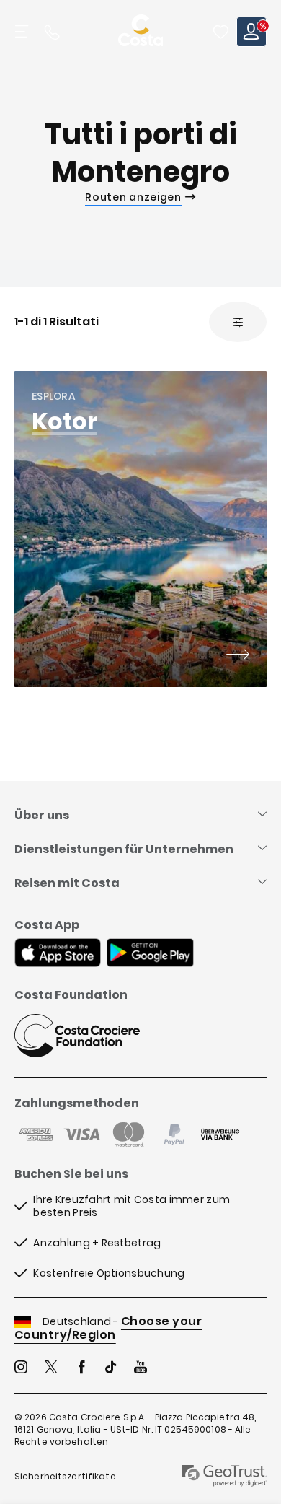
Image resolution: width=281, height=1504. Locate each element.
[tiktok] (111, 1368)
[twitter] (51, 1368)
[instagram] (20, 1368)
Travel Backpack (220, 32)
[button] (220, 32)
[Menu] (23, 31)
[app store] (57, 954)
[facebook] (81, 1368)
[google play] (150, 954)
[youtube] (140, 1368)
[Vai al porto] (237, 656)
